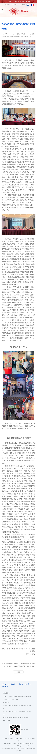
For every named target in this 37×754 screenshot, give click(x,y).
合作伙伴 (4, 684)
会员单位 (12, 684)
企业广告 (5, 686)
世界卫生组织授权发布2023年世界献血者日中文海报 (20, 663)
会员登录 (22, 4)
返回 (18, 672)
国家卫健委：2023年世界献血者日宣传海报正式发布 (20, 666)
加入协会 (14, 4)
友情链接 (20, 684)
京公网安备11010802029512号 (13, 738)
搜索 (8, 4)
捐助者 (27, 684)
